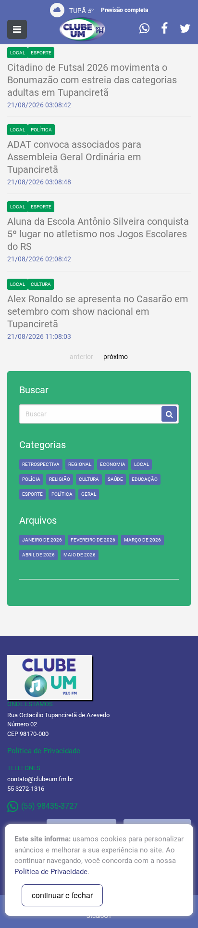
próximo (115, 357)
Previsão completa (124, 10)
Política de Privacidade (43, 751)
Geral (88, 494)
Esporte (41, 52)
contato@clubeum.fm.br (40, 779)
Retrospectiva (41, 464)
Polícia (31, 479)
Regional (79, 464)
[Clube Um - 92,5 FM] (82, 29)
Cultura (41, 284)
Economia (112, 464)
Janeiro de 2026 (42, 539)
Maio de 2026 (79, 554)
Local (17, 52)
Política (41, 129)
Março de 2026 (142, 539)
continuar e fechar (62, 895)
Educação (145, 479)
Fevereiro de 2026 (93, 539)
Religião (59, 479)
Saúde (115, 479)
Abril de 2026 (38, 554)
